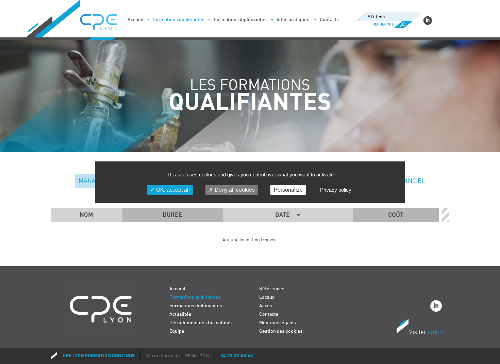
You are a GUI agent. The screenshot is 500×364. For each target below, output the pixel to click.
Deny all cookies (234, 190)
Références (271, 288)
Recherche (389, 24)
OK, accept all (172, 190)
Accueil (136, 19)
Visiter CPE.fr (420, 328)
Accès (265, 305)
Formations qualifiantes (178, 19)
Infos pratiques (293, 19)
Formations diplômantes (240, 19)
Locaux (266, 297)
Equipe (176, 331)
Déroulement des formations (200, 322)
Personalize (288, 190)
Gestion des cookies (281, 331)
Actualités (180, 314)
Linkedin (427, 20)
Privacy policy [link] (335, 190)
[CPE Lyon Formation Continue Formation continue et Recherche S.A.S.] (104, 20)
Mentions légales (277, 322)
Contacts (329, 19)
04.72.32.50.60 (236, 355)
